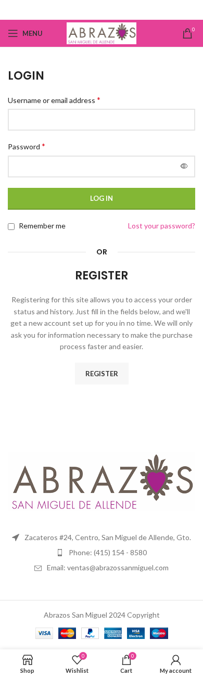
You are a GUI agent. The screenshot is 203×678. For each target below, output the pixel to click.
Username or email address (54, 100)
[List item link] (101, 552)
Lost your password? (161, 225)
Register (101, 373)
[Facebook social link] (102, 10)
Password (26, 146)
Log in (101, 198)
